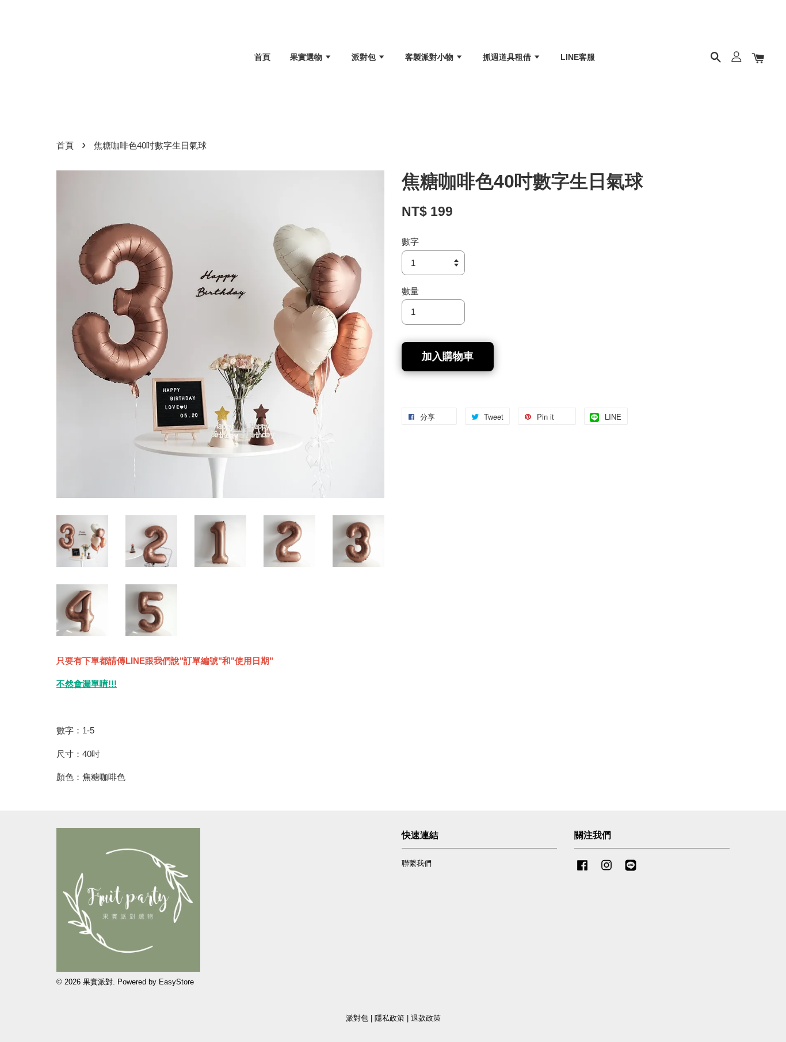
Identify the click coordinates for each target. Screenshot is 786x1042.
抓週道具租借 (508, 57)
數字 (410, 241)
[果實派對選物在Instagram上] (606, 870)
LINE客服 (577, 57)
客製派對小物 (430, 57)
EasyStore (176, 982)
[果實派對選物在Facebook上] (582, 870)
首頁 (262, 57)
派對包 (365, 57)
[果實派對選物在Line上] (631, 870)
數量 (410, 291)
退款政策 (426, 1018)
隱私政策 (390, 1018)
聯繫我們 (417, 863)
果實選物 (307, 57)
